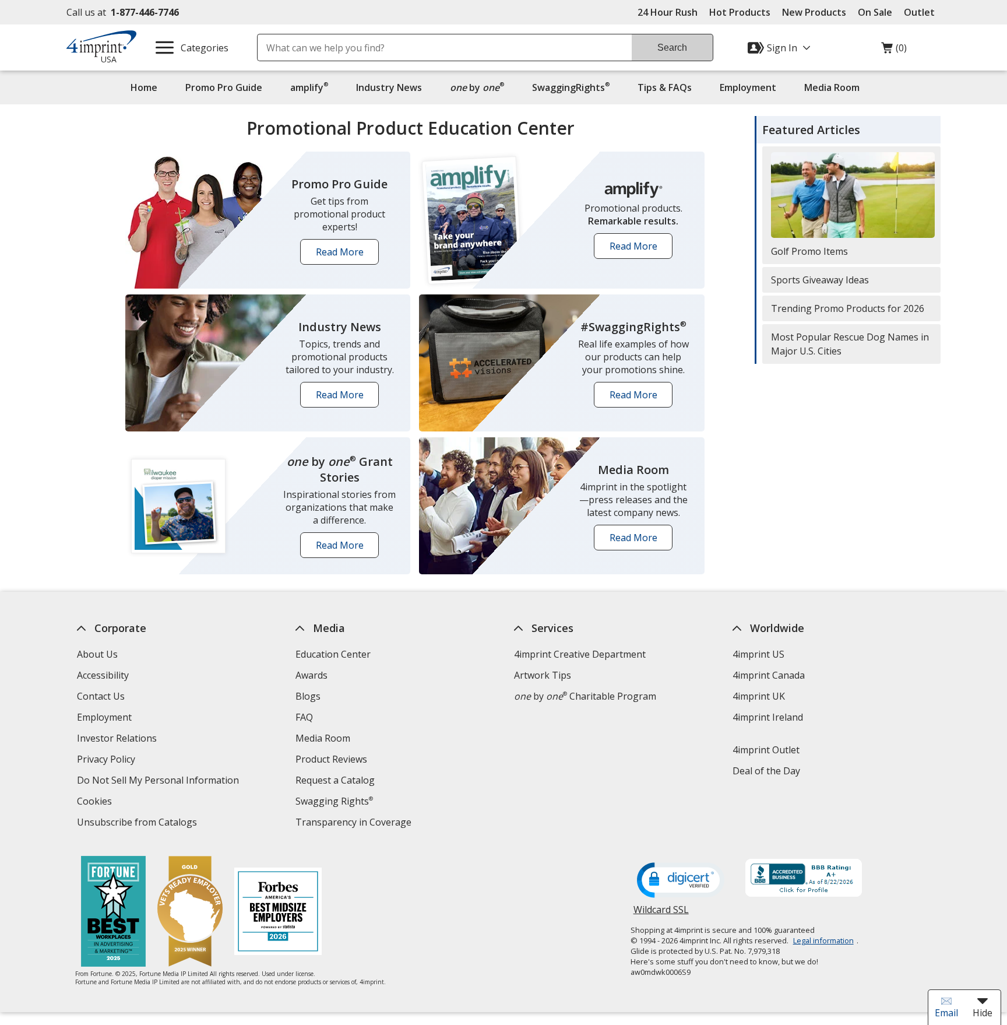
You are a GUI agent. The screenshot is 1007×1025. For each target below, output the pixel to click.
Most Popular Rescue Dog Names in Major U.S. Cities (850, 344)
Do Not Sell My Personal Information (159, 781)
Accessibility (103, 675)
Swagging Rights (334, 801)
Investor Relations (118, 739)
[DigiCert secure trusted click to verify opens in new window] (680, 881)
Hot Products (739, 12)
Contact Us (101, 696)
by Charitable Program (585, 696)
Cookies (96, 802)
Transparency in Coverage (354, 823)
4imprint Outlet (766, 749)
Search (672, 47)
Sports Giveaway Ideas (820, 279)
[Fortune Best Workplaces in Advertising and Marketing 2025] (113, 913)
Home (144, 87)
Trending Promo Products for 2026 (847, 308)
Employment (748, 87)
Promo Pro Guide (223, 87)
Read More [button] (343, 255)
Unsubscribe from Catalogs (138, 823)
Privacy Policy (107, 760)
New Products (814, 12)
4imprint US (758, 654)
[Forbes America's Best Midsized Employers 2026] (278, 913)
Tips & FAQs (665, 87)
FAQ (304, 717)
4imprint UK (759, 696)
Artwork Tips (542, 675)
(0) (894, 50)
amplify (309, 87)
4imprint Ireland (768, 717)
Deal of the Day (766, 770)
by (480, 87)
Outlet (922, 12)
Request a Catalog (335, 780)
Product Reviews (331, 759)
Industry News (389, 87)
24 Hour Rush (668, 12)
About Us (97, 654)
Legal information (823, 940)
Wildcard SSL (661, 914)
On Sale (875, 12)
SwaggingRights (571, 87)
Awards (311, 675)
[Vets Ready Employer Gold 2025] (190, 913)
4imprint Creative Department (580, 654)
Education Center (333, 654)
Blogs (308, 696)
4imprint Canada (769, 675)
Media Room (832, 87)
